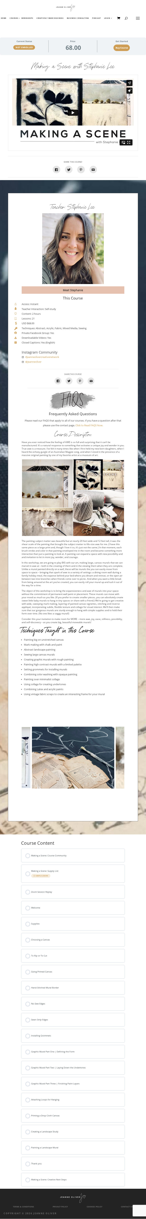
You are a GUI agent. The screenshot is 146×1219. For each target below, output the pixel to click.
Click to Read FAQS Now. (89, 425)
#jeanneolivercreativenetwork (42, 357)
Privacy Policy (60, 1206)
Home (3, 18)
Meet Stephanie (73, 290)
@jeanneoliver (33, 361)
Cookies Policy (94, 1206)
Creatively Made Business (49, 18)
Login (107, 18)
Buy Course (122, 47)
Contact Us (127, 1206)
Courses (14, 18)
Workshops (27, 18)
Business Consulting (78, 18)
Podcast (96, 18)
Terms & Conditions (23, 1206)
